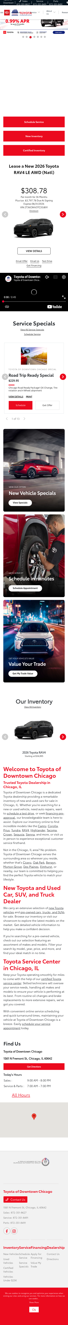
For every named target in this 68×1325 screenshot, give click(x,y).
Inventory (11, 1247)
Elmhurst (46, 866)
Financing (39, 1247)
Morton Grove (12, 866)
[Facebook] (6, 1230)
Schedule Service (32, 334)
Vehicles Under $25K (10, 1278)
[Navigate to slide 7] (45, 37)
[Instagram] (14, 1230)
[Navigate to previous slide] (2, 23)
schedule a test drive (20, 813)
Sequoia (19, 834)
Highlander (38, 830)
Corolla (53, 826)
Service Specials (24, 1264)
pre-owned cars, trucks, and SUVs (42, 912)
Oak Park (38, 862)
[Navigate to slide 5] (38, 37)
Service (25, 1247)
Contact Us (17, 1199)
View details (34, 251)
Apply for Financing (36, 1255)
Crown (7, 834)
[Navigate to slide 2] (27, 37)
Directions (53, 1259)
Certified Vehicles (8, 1269)
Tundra (15, 830)
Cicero (27, 862)
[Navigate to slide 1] (23, 37)
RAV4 (25, 830)
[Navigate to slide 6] (41, 37)
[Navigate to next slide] (65, 23)
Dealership (56, 1247)
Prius (6, 830)
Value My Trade (36, 1264)
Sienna (30, 834)
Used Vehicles (8, 1260)
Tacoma (52, 830)
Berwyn (51, 862)
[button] (34, 1116)
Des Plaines (31, 866)
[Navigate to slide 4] (34, 37)
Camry (42, 826)
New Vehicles (11, 1254)
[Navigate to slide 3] (30, 37)
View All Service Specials (32, 329)
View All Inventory (32, 706)
